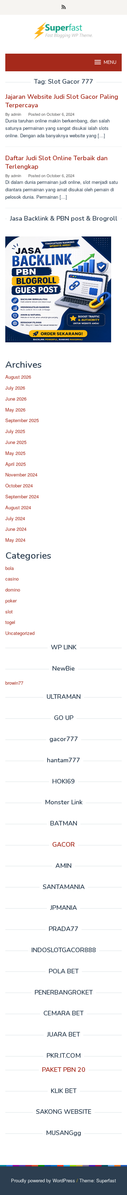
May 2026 (15, 409)
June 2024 (15, 529)
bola (9, 568)
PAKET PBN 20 (63, 1069)
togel (10, 622)
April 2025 (15, 464)
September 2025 (22, 420)
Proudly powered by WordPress (43, 1180)
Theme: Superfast (97, 1180)
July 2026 (15, 387)
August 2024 (18, 507)
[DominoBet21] (63, 29)
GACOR (63, 844)
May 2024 (15, 539)
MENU (110, 62)
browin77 (14, 682)
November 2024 (21, 474)
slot (9, 611)
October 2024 (19, 485)
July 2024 (15, 518)
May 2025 (15, 453)
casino (12, 578)
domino (12, 589)
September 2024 (22, 496)
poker (11, 600)
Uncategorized (20, 633)
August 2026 (18, 376)
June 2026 (15, 398)
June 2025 (15, 442)
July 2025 (15, 431)
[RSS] (63, 7)
